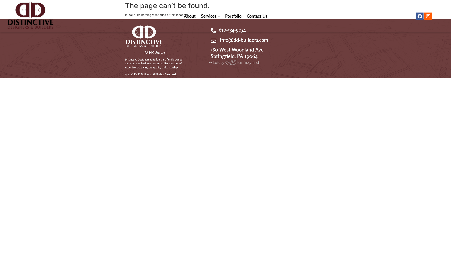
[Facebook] (420, 16)
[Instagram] (428, 16)
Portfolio (233, 16)
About (190, 16)
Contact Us (257, 16)
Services (208, 16)
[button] (210, 16)
